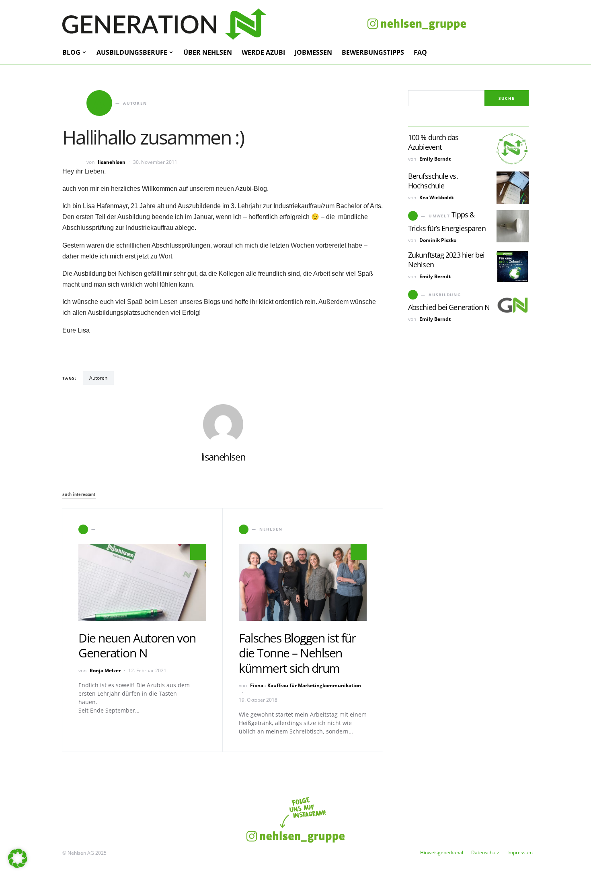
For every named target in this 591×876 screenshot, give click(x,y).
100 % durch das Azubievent (433, 142)
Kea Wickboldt (436, 197)
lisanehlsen (111, 162)
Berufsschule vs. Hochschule (433, 180)
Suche (507, 98)
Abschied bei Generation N (449, 307)
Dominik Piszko (437, 240)
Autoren (98, 377)
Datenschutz (485, 852)
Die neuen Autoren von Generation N (137, 645)
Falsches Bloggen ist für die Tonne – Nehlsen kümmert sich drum (297, 653)
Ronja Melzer (105, 670)
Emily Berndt (435, 158)
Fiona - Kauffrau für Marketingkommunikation (305, 685)
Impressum (520, 852)
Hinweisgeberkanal (441, 852)
